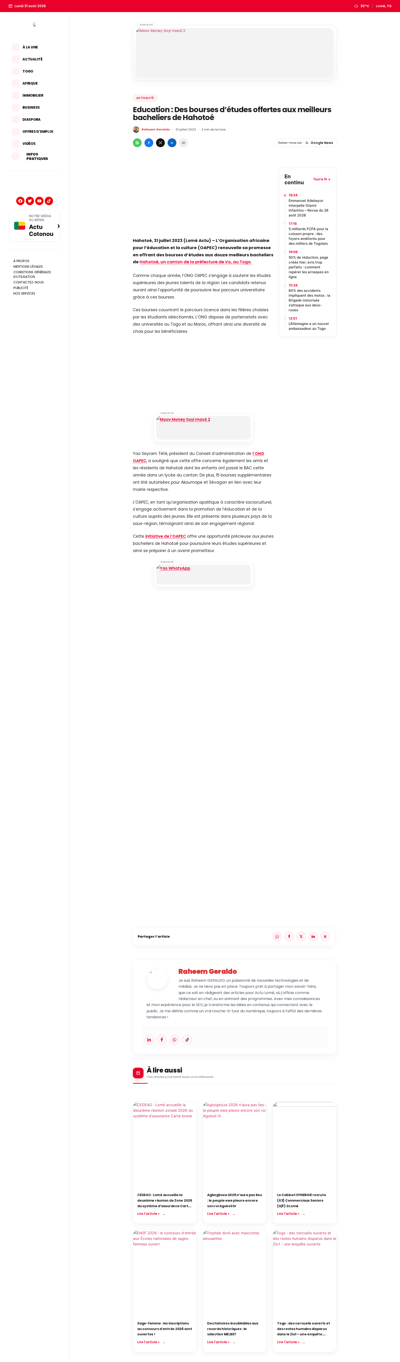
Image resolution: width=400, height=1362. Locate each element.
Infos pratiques (37, 156)
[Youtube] (39, 201)
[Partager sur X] (160, 142)
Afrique (30, 83)
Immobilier (32, 95)
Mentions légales (28, 266)
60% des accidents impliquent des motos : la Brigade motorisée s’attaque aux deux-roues (309, 300)
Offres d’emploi (37, 131)
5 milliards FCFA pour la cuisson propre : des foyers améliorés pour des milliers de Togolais (308, 236)
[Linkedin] (149, 1040)
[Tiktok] (49, 201)
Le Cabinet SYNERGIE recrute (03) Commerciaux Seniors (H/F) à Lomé (301, 1200)
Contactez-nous (28, 282)
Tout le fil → (322, 179)
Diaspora (31, 119)
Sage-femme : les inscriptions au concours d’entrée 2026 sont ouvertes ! (164, 1329)
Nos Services (24, 293)
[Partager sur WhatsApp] (137, 142)
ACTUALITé (145, 98)
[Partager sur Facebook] (148, 142)
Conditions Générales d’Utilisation (32, 274)
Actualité (32, 59)
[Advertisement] (203, 200)
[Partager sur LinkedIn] (172, 142)
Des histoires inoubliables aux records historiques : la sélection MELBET (232, 1329)
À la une (30, 47)
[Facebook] (20, 201)
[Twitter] (30, 201)
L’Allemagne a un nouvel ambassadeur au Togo (309, 326)
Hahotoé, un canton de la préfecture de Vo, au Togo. (196, 262)
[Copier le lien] (183, 142)
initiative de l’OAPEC (165, 536)
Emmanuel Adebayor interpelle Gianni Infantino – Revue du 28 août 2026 (308, 207)
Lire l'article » (148, 1213)
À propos (21, 261)
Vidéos (29, 143)
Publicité (20, 288)
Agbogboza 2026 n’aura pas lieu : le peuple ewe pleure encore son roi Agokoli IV (234, 1200)
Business (31, 107)
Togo (27, 71)
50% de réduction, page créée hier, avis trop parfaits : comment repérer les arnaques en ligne (309, 267)
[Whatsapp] (174, 1040)
